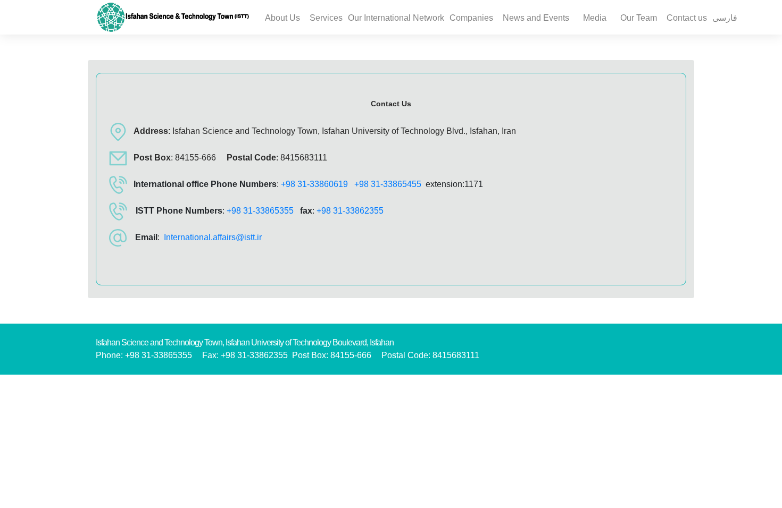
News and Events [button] (536, 17)
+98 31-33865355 (260, 210)
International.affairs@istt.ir (213, 237)
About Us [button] (282, 17)
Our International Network (396, 17)
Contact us (687, 17)
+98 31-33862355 (350, 210)
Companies (471, 17)
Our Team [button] (638, 17)
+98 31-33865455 (387, 184)
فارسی (724, 17)
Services (326, 17)
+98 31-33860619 (314, 184)
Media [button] (594, 17)
